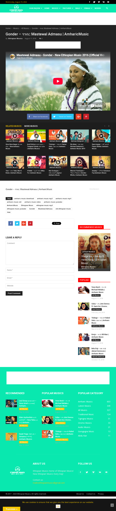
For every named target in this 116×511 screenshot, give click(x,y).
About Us (80, 494)
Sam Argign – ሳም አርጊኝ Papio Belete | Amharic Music (100, 146)
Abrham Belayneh (77, 141)
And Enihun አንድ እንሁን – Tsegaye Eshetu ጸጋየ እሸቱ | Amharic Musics (36, 146)
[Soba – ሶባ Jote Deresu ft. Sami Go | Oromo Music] (83, 306)
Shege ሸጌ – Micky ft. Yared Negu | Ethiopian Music (93, 260)
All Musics (25, 28)
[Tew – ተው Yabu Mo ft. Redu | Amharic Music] (15, 162)
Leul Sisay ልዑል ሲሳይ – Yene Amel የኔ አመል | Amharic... (27, 403)
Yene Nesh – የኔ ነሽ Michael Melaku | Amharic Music (99, 289)
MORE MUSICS (31, 126)
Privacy (101, 494)
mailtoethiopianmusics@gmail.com (49, 482)
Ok (58, 506)
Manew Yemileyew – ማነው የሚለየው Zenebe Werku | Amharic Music (78, 173)
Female (87, 8)
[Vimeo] (99, 2)
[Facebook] (89, 2)
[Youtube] (108, 2)
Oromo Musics (85, 423)
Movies (98, 8)
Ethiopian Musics (15, 38)
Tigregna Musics (85, 418)
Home (46, 8)
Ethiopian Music (27, 205)
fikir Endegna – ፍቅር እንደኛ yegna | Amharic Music (55, 173)
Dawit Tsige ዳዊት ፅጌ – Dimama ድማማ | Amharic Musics (27, 436)
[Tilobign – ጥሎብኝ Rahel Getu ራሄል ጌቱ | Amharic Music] (58, 136)
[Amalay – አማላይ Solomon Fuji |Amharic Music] (101, 162)
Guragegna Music (86, 431)
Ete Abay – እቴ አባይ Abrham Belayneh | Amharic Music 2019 (77, 146)
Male (77, 8)
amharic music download (24, 198)
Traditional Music (86, 414)
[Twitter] (94, 2)
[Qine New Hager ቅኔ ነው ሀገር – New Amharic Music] (15, 136)
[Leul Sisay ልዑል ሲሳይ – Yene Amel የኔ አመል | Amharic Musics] (11, 403)
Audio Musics (84, 427)
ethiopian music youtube (16, 209)
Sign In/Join (34, 8)
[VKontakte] (103, 2)
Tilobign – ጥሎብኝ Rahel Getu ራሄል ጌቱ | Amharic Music (57, 146)
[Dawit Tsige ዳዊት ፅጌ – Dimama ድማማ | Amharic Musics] (11, 437)
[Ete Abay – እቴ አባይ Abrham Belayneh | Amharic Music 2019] (79, 136)
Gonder (32, 209)
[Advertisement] (58, 18)
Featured (67, 8)
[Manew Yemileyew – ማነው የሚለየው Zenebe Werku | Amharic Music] (79, 162)
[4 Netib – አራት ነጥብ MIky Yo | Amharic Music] (36, 162)
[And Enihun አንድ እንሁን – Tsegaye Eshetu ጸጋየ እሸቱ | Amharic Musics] (36, 136)
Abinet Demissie (98, 357)
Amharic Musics (12, 141)
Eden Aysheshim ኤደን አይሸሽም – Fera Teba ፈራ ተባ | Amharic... (28, 420)
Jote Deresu (96, 309)
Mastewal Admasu (45, 209)
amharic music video (32, 202)
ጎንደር (8, 212)
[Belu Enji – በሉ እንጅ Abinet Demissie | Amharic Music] (83, 351)
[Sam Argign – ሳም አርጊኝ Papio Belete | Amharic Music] (101, 136)
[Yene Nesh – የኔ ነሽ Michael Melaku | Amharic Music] (83, 290)
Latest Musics (88, 252)
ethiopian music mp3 (44, 205)
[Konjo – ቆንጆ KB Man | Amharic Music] (83, 337)
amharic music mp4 (63, 198)
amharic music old (14, 202)
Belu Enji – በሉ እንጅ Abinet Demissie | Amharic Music (99, 351)
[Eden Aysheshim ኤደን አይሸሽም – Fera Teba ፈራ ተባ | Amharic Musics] (11, 420)
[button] (107, 8)
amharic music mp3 (44, 198)
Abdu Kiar (82, 435)
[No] (112, 505)
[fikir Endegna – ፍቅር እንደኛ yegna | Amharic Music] (58, 162)
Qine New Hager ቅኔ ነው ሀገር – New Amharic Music (14, 146)
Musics (55, 8)
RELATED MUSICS (14, 126)
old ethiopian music (63, 209)
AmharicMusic (12, 205)
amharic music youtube (53, 202)
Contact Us (90, 494)
